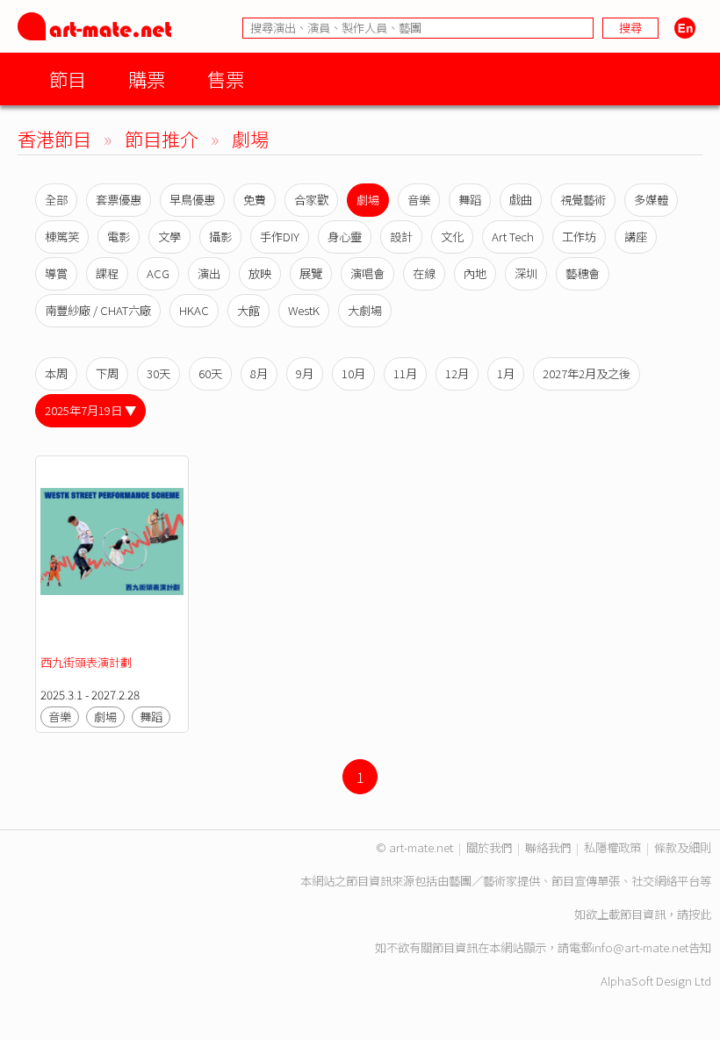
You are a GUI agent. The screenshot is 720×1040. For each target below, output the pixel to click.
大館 (248, 310)
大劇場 (365, 310)
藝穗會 (582, 273)
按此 (699, 914)
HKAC (194, 310)
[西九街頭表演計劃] (112, 556)
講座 (635, 236)
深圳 (526, 273)
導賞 (56, 273)
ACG (158, 273)
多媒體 (651, 199)
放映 (259, 273)
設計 (401, 236)
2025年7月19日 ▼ (90, 410)
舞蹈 (469, 199)
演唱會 (367, 273)
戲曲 (520, 199)
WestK (304, 310)
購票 (146, 78)
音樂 (418, 199)
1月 (506, 373)
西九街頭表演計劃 (86, 662)
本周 (56, 373)
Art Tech (513, 236)
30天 (158, 373)
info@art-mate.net (640, 947)
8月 (259, 373)
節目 (67, 78)
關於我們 (489, 847)
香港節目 (54, 138)
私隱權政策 (612, 847)
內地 (475, 273)
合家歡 (311, 199)
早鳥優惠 (192, 199)
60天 (210, 373)
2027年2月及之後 (586, 373)
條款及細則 (682, 847)
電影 (118, 236)
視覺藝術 (583, 199)
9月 (304, 373)
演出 (209, 273)
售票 (225, 78)
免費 (254, 199)
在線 (424, 273)
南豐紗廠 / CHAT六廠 (98, 310)
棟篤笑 (62, 236)
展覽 (310, 273)
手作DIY (279, 236)
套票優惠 (118, 199)
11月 (405, 373)
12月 (457, 373)
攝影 (220, 236)
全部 (56, 199)
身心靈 (345, 236)
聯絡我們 (548, 847)
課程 (107, 273)
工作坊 (579, 236)
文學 (169, 236)
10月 (353, 373)
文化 (452, 236)
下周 (107, 373)
